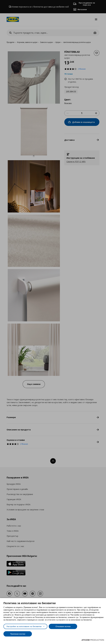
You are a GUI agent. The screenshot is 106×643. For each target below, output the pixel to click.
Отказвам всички (63, 626)
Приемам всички (17, 634)
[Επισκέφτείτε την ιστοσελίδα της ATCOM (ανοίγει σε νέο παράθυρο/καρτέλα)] (93, 640)
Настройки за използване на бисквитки (24, 626)
